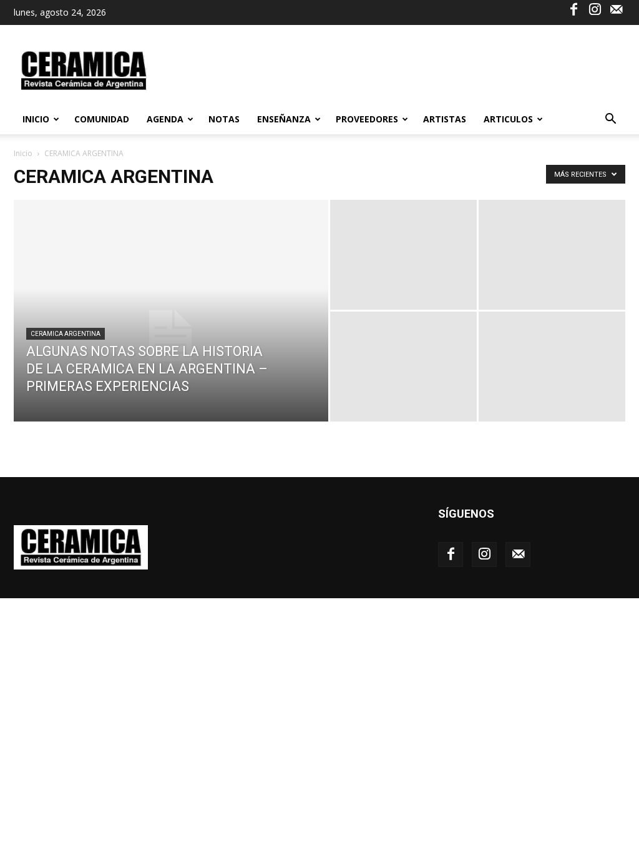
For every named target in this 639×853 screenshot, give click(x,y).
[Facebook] (573, 8)
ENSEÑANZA (284, 119)
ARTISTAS (444, 119)
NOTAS (224, 119)
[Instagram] (594, 8)
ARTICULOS (508, 119)
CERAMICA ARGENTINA (65, 333)
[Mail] (616, 8)
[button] (610, 120)
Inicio (35, 119)
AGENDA (165, 119)
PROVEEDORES (367, 119)
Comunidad (101, 119)
